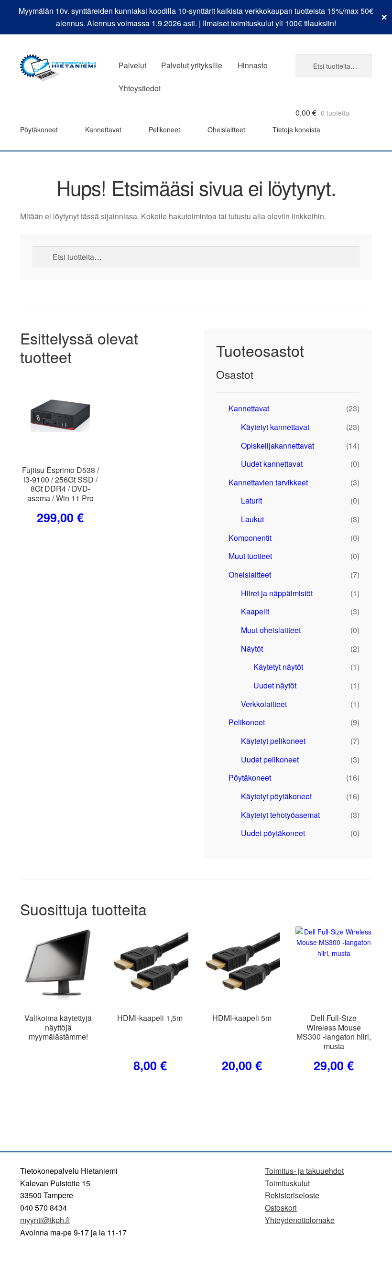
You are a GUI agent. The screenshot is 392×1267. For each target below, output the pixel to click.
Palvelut (132, 65)
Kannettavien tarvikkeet (268, 482)
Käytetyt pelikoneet (273, 740)
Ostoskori (281, 1207)
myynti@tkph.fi (45, 1219)
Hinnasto (253, 65)
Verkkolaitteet (264, 703)
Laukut (252, 519)
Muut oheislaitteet (271, 629)
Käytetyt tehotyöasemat (280, 814)
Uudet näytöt (274, 685)
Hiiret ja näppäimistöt (277, 593)
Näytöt (252, 648)
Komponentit (250, 537)
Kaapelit (255, 611)
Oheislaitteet (226, 129)
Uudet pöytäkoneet (273, 832)
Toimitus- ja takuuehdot (304, 1170)
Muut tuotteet (250, 555)
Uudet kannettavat (272, 463)
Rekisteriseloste (292, 1195)
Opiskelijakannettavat (277, 445)
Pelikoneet (164, 129)
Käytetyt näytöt (278, 666)
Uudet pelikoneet (270, 759)
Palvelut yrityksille (191, 65)
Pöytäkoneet (39, 129)
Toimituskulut (287, 1183)
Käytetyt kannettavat (275, 426)
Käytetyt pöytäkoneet (276, 796)
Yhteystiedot (140, 88)
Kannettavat (103, 129)
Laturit (251, 500)
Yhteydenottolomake (300, 1219)
